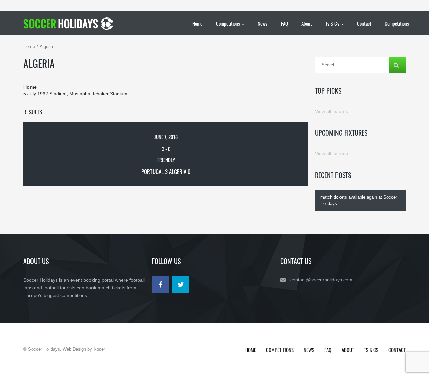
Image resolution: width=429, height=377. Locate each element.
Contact (364, 23)
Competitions (228, 23)
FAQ (284, 23)
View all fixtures (331, 111)
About (306, 23)
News (262, 23)
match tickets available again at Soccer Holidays (358, 200)
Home (197, 23)
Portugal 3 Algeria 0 (165, 171)
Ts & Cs (332, 23)
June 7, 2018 (166, 136)
